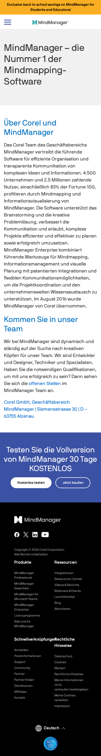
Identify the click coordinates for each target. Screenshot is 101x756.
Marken (59, 668)
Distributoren (23, 685)
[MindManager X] (25, 534)
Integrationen (64, 573)
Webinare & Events (67, 590)
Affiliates (20, 691)
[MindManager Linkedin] (35, 534)
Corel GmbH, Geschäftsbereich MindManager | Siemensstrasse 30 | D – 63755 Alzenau (45, 409)
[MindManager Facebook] (16, 534)
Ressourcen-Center (68, 578)
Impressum (62, 706)
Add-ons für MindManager (24, 624)
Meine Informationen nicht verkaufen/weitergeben (70, 684)
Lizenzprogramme (27, 615)
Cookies (60, 662)
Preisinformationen (27, 655)
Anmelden (21, 650)
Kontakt (19, 697)
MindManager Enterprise (24, 607)
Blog (57, 602)
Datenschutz (63, 656)
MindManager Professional (24, 575)
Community (22, 667)
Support (19, 661)
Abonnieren (62, 608)
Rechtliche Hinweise (68, 674)
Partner (19, 673)
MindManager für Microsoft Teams (26, 596)
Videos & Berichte (66, 584)
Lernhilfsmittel (64, 596)
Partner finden (24, 679)
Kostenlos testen (31, 483)
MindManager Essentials (24, 586)
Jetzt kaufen (73, 483)
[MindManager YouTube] (45, 534)
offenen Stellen (45, 383)
